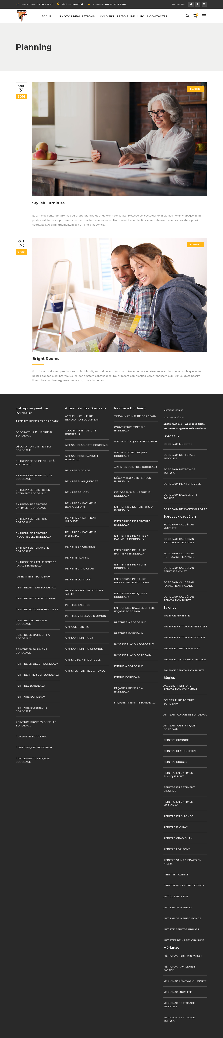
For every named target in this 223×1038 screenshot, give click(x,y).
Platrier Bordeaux (128, 633)
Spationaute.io (172, 423)
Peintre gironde (77, 470)
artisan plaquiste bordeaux (86, 445)
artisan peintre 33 (79, 637)
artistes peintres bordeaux (37, 421)
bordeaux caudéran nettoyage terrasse (178, 540)
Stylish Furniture (48, 203)
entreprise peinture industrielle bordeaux (33, 535)
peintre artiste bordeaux (35, 598)
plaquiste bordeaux (31, 736)
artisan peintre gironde (84, 648)
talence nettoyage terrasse (185, 626)
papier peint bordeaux (33, 576)
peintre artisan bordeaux (36, 587)
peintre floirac (77, 557)
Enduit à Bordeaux (128, 666)
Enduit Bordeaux (127, 677)
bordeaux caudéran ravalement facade (178, 584)
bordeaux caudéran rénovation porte (178, 598)
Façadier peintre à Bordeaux (128, 690)
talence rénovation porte (184, 670)
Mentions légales (173, 409)
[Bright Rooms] (119, 295)
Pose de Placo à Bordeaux (134, 644)
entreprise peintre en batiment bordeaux (33, 491)
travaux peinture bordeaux (135, 416)
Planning (195, 89)
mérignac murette (177, 992)
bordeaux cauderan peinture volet (178, 569)
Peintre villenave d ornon (85, 616)
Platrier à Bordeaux (130, 622)
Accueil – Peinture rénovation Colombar (82, 418)
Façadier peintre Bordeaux (135, 702)
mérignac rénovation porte (185, 981)
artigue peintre (77, 626)
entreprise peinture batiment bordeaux (32, 506)
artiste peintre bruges (83, 659)
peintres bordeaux (30, 685)
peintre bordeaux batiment (37, 609)
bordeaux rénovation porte (185, 509)
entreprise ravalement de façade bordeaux (36, 564)
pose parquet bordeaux (34, 747)
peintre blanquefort (81, 481)
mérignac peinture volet (182, 955)
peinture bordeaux (30, 696)
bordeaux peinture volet (183, 483)
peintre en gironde (80, 546)
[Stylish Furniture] (119, 139)
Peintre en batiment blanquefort (81, 505)
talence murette (176, 615)
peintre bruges (77, 492)
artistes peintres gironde (85, 670)
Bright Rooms (45, 358)
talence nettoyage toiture (184, 637)
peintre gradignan (79, 568)
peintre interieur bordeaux (37, 674)
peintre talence (77, 605)
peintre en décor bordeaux (37, 663)
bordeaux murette (177, 444)
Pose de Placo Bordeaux (132, 655)
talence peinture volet (181, 648)
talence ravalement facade (184, 659)
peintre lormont (78, 579)
